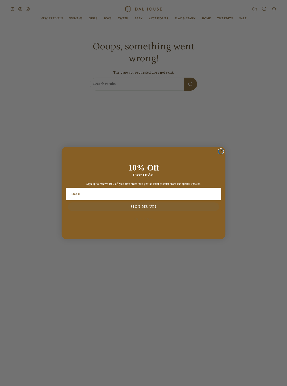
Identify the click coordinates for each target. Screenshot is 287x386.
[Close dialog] (220, 151)
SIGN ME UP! (143, 206)
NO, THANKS (144, 219)
